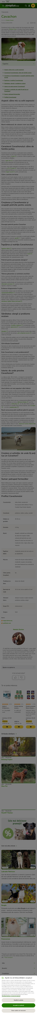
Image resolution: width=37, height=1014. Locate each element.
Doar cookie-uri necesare (18, 1010)
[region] (18, 994)
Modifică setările (18, 1000)
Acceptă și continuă (18, 1005)
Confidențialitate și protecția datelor (11, 996)
